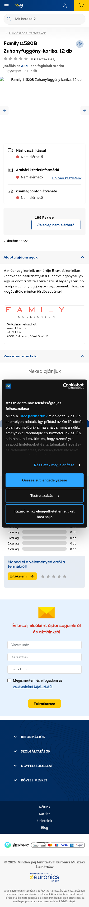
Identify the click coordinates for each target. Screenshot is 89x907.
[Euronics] (17, 5)
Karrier (44, 814)
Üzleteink (44, 820)
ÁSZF (25, 65)
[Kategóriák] (6, 6)
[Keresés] (80, 19)
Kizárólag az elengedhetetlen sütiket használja (44, 514)
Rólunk (44, 807)
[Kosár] (81, 5)
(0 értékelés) (43, 59)
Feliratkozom (44, 704)
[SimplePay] (44, 844)
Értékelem (18, 576)
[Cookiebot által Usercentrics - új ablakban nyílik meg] (63, 386)
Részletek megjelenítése (54, 465)
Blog (44, 827)
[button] (4, 110)
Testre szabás (41, 496)
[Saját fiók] (66, 6)
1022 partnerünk (33, 416)
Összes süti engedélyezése (44, 480)
